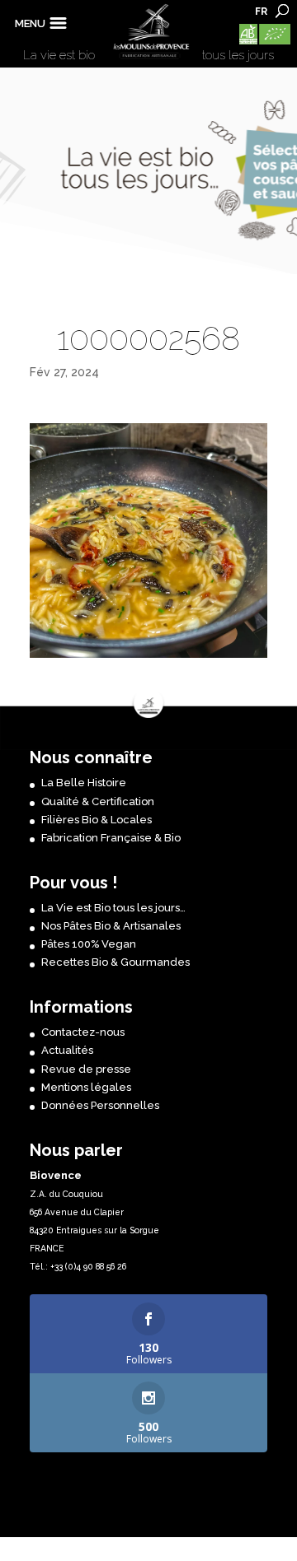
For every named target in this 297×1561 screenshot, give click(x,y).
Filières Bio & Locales (96, 819)
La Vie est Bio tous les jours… (113, 908)
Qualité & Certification (97, 801)
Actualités (67, 1050)
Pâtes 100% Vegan (88, 944)
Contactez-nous (83, 1032)
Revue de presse (86, 1069)
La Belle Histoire (83, 782)
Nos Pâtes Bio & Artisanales (111, 926)
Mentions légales (86, 1087)
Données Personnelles (100, 1105)
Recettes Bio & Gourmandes (115, 962)
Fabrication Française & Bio (111, 838)
